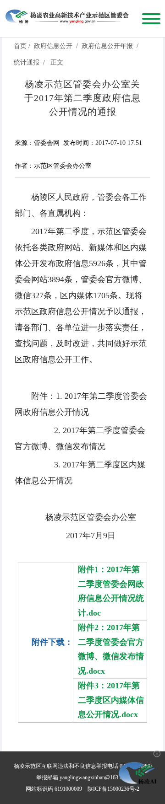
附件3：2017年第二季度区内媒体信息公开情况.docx (111, 700)
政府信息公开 (53, 46)
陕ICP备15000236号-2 (113, 789)
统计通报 (26, 62)
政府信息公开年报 (107, 46)
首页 (20, 46)
